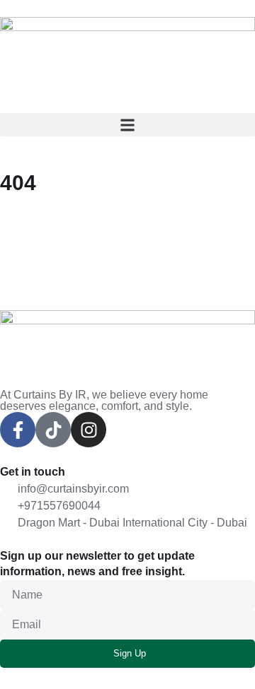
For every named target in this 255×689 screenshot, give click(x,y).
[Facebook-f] (17, 429)
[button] (127, 124)
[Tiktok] (53, 429)
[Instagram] (88, 429)
